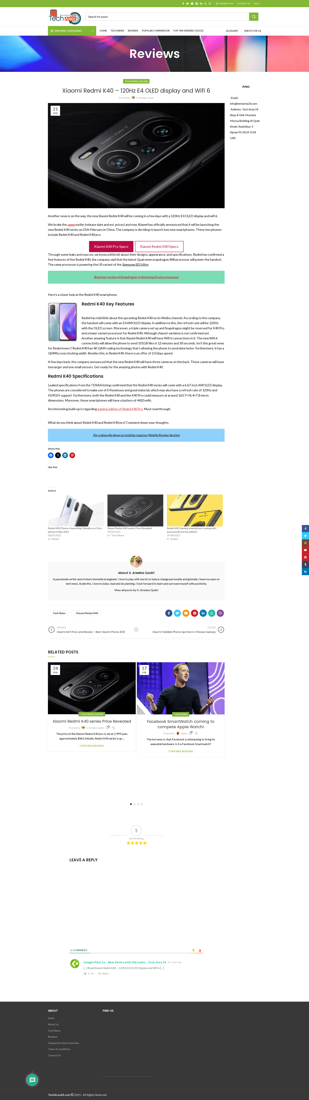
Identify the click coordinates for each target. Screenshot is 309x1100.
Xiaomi (143, 81)
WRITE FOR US (252, 30)
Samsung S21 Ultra (135, 264)
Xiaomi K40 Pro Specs (111, 246)
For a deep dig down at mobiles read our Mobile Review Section (136, 435)
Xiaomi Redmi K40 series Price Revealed (129, 528)
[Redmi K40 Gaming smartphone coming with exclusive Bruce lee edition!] (195, 511)
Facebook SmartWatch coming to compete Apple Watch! (180, 724)
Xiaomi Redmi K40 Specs (159, 246)
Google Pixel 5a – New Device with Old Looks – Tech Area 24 (125, 962)
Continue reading (92, 746)
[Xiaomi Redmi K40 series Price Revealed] (135, 511)
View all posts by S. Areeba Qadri (136, 590)
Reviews (52, 1036)
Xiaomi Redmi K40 (87, 613)
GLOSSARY (232, 30)
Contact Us (54, 1055)
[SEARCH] (253, 17)
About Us (53, 1024)
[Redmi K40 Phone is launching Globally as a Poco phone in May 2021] (76, 511)
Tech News (131, 81)
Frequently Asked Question (63, 1042)
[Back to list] (136, 629)
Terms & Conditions (59, 1049)
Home (51, 1018)
